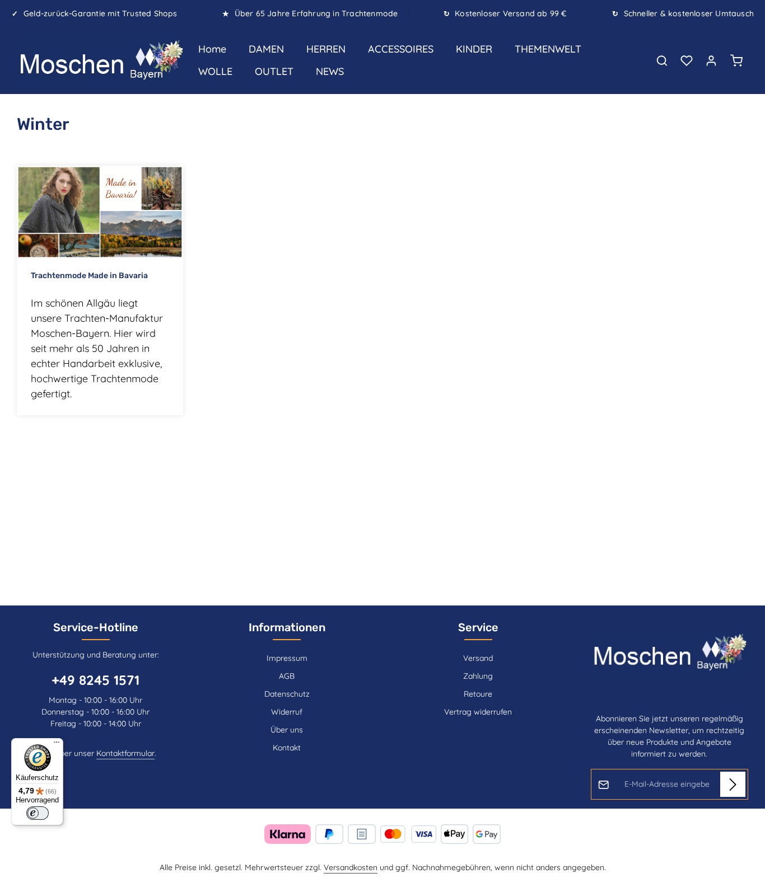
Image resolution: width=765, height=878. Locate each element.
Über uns (286, 730)
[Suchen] (662, 60)
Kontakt (287, 748)
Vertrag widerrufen (478, 712)
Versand (478, 658)
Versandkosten (350, 867)
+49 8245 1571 (95, 680)
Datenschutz (287, 694)
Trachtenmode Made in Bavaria (89, 275)
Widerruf (286, 712)
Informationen (287, 627)
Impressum (287, 658)
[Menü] (56, 745)
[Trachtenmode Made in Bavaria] (100, 212)
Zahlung (478, 676)
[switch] (37, 813)
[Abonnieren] (732, 784)
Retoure (478, 694)
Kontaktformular (125, 753)
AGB (287, 676)
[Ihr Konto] (711, 60)
